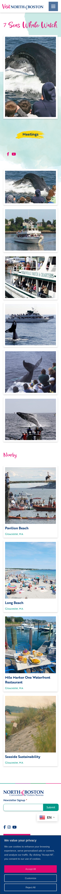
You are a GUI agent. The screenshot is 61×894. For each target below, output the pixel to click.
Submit (51, 807)
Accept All (30, 869)
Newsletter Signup (15, 800)
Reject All (30, 887)
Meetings (30, 134)
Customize (30, 878)
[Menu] (53, 6)
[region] (30, 864)
